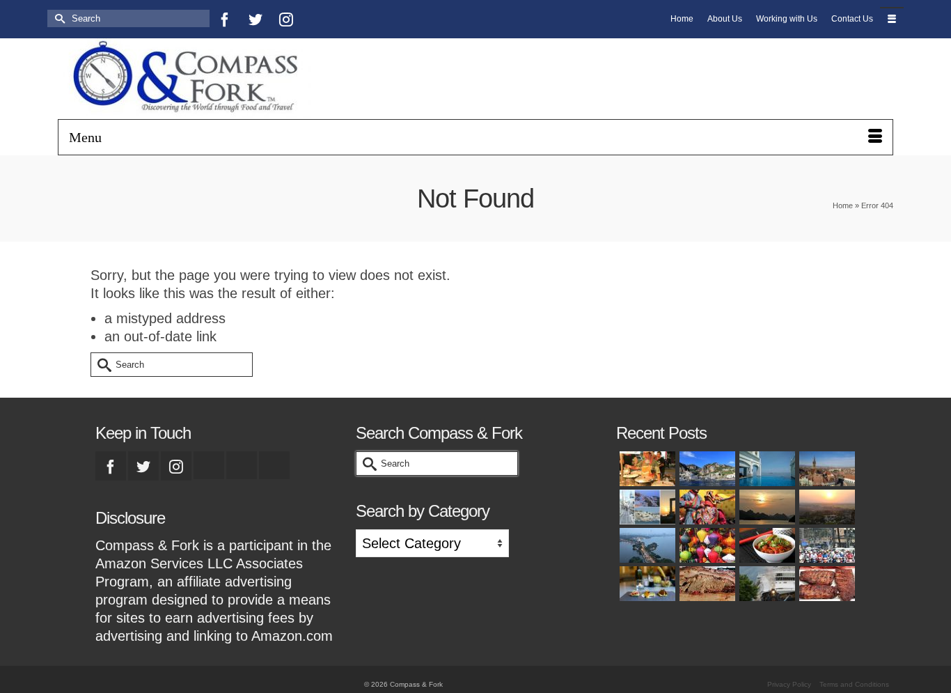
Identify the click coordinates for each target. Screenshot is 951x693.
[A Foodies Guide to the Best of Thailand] (646, 468)
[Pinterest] (316, 19)
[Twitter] (255, 19)
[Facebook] (225, 19)
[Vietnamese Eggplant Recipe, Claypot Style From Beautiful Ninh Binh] (766, 545)
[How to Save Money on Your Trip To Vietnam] (826, 507)
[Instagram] (286, 19)
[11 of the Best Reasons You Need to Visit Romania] (826, 468)
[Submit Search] (57, 18)
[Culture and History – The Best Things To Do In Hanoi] (646, 545)
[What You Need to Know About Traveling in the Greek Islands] (646, 507)
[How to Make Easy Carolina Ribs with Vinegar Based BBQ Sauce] (826, 583)
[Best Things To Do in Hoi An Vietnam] (706, 545)
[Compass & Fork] (190, 78)
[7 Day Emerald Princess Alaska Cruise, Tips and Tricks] (766, 583)
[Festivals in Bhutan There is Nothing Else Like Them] (706, 507)
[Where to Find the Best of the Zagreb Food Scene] (646, 583)
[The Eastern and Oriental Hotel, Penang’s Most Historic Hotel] (766, 468)
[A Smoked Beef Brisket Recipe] (706, 583)
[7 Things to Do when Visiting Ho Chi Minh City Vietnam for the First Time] (826, 545)
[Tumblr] (347, 19)
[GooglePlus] (209, 465)
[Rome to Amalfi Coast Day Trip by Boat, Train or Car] (706, 468)
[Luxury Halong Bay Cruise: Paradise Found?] (766, 507)
